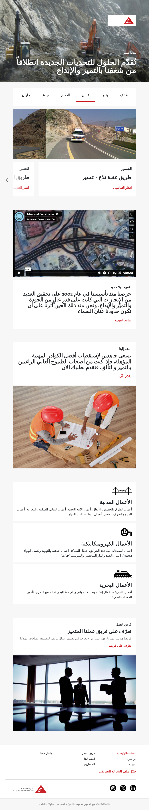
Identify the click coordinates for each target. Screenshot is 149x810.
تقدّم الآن (125, 376)
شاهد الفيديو (123, 320)
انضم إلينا (89, 759)
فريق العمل (88, 753)
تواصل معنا (46, 753)
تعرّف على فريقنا (119, 645)
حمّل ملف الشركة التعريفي (117, 772)
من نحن (131, 759)
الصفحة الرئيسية (126, 753)
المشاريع (89, 764)
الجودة (132, 764)
